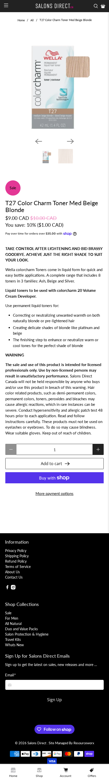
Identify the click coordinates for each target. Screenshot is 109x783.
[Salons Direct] (54, 6)
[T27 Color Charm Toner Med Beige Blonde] (54, 83)
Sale (8, 613)
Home (21, 20)
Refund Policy (16, 561)
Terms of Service (18, 566)
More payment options (54, 493)
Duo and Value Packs (21, 629)
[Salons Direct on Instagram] (13, 588)
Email (10, 675)
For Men (11, 618)
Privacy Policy (15, 550)
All (32, 20)
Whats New (14, 645)
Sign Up (54, 699)
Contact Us (14, 577)
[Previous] (38, 141)
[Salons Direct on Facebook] (7, 588)
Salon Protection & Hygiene (26, 634)
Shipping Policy (17, 556)
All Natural (13, 623)
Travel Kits (13, 639)
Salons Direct (37, 743)
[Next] (70, 141)
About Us (12, 572)
